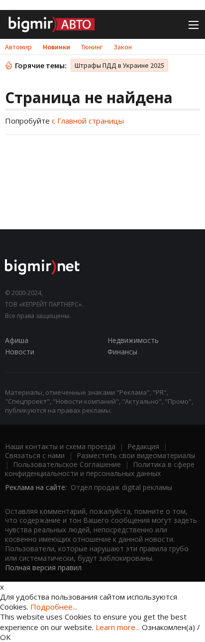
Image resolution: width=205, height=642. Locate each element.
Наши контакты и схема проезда (60, 446)
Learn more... (118, 627)
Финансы (122, 351)
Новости (19, 351)
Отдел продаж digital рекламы (121, 487)
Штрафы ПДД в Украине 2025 (119, 65)
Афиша (16, 340)
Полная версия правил (43, 567)
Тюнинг (91, 46)
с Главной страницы (88, 121)
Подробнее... (53, 607)
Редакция (143, 446)
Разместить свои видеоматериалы (136, 455)
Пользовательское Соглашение (67, 464)
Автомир (18, 46)
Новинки (56, 46)
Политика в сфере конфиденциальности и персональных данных (100, 469)
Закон (122, 46)
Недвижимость (133, 340)
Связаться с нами (35, 455)
